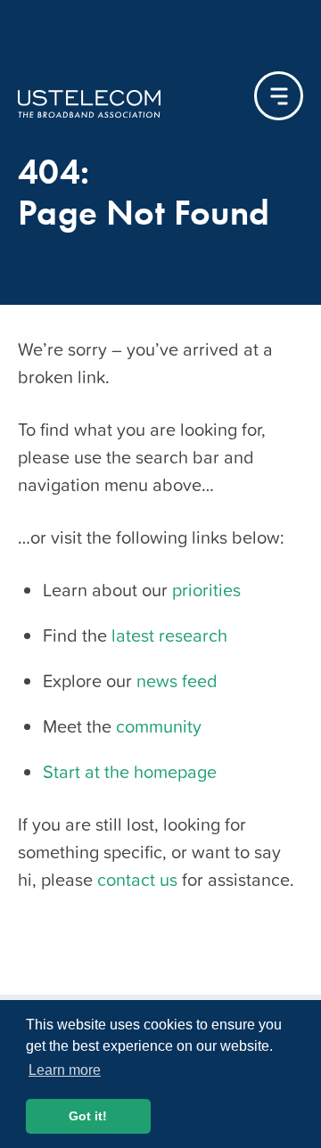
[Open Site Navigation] (278, 95)
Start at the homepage (130, 771)
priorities (206, 590)
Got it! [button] (88, 1116)
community (159, 726)
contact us (137, 879)
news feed (177, 681)
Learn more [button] (65, 1070)
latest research (169, 635)
